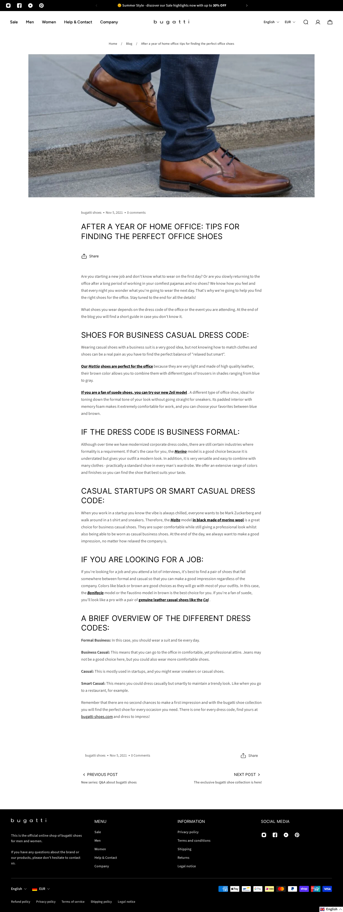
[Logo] (171, 22)
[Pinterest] (41, 5)
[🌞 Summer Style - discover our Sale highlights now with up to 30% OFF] (171, 5)
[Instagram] (8, 5)
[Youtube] (30, 5)
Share (94, 256)
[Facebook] (19, 5)
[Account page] (318, 22)
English (16, 888)
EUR (42, 888)
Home (113, 43)
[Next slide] (246, 5)
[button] (331, 909)
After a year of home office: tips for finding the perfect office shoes (187, 43)
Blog (129, 43)
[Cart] (330, 22)
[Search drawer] (306, 22)
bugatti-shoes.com (97, 716)
